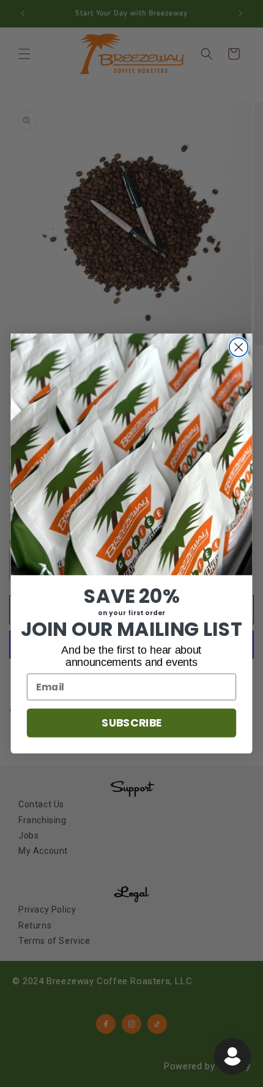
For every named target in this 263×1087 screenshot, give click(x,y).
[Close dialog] (238, 347)
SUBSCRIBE (131, 723)
